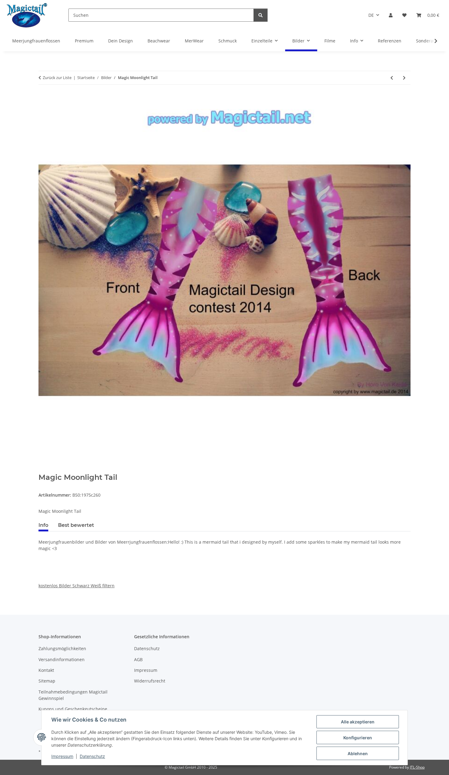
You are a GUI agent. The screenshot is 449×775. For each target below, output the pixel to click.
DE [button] (371, 15)
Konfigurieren (357, 737)
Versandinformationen (61, 659)
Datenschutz (92, 756)
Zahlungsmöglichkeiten (62, 648)
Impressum (62, 756)
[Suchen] (261, 15)
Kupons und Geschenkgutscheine (72, 709)
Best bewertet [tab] (76, 525)
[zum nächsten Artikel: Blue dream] (404, 77)
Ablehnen (358, 753)
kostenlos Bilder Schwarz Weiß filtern (76, 585)
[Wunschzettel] (404, 15)
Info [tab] (43, 525)
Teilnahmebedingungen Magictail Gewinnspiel (73, 695)
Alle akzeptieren (357, 721)
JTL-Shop (417, 767)
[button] (390, 15)
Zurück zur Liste (57, 77)
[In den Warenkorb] (43, 469)
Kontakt (46, 670)
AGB (138, 659)
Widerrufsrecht (149, 681)
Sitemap (46, 681)
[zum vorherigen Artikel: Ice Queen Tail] (391, 77)
